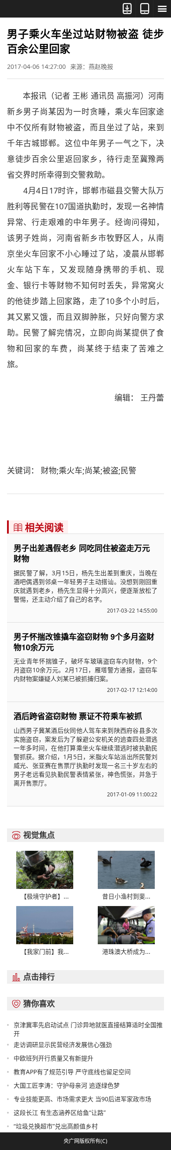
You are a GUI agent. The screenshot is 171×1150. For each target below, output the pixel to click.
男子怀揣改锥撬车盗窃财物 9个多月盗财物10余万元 (84, 642)
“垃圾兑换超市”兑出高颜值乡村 (56, 1126)
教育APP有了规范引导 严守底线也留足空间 (72, 1072)
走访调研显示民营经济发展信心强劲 (63, 1044)
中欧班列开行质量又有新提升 (53, 1058)
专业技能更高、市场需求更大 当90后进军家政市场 (82, 1099)
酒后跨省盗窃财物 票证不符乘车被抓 (78, 716)
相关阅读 (38, 527)
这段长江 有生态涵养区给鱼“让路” (60, 1112)
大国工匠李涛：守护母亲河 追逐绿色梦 (67, 1085)
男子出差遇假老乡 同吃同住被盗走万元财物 (82, 553)
